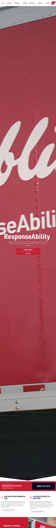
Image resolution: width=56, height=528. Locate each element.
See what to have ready (8, 487)
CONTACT (48, 3)
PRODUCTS (16, 3)
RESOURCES (32, 3)
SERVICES (9, 3)
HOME (3, 3)
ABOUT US (40, 3)
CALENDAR (25, 3)
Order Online (28, 250)
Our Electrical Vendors (37, 511)
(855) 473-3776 (43, 486)
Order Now (53, 3)
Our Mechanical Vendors (9, 510)
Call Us (28, 253)
